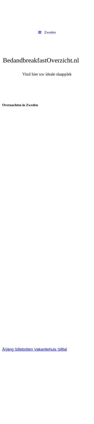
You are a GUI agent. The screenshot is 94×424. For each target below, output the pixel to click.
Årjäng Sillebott (15, 349)
